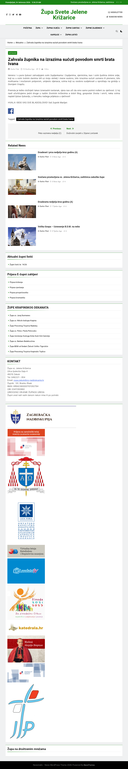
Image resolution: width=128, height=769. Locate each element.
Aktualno (12, 53)
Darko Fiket (15, 69)
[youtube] (20, 14)
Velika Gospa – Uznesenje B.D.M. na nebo (59, 226)
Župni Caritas (73, 28)
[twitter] (13, 14)
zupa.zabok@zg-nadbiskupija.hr (29, 380)
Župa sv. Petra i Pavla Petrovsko (23, 331)
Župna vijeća (53, 28)
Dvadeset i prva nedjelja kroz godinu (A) (58, 152)
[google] (16, 14)
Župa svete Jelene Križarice (64, 15)
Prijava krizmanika (17, 298)
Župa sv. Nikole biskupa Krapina (23, 320)
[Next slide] (120, 2)
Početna (27, 28)
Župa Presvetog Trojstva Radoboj (23, 326)
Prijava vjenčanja (17, 287)
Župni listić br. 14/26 (18, 264)
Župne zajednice (94, 28)
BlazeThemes (89, 765)
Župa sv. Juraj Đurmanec (20, 315)
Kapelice (55, 35)
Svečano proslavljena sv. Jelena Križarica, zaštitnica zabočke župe (92, 2)
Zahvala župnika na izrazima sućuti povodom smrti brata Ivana (45, 119)
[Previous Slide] (117, 2)
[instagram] (10, 14)
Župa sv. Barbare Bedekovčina (22, 341)
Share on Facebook (11, 111)
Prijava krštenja (16, 282)
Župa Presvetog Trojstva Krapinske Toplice (27, 351)
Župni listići (71, 35)
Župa (38, 28)
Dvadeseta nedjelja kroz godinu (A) (55, 202)
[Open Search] (117, 31)
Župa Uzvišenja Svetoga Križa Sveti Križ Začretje (30, 336)
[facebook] (7, 14)
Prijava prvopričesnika (19, 292)
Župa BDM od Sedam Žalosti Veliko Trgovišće (29, 346)
